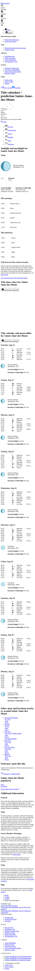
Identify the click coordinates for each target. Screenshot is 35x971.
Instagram (28, 958)
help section (16, 854)
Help (8, 30)
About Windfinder (10, 60)
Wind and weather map (12, 40)
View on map (8, 88)
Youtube (28, 960)
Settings (10, 33)
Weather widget (9, 50)
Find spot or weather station (11, 774)
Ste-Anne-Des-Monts (14, 278)
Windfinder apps (10, 56)
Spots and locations (11, 41)
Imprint (7, 83)
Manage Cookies (10, 73)
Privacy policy (9, 82)
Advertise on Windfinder (12, 70)
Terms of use (9, 80)
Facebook (17, 88)
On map (4, 122)
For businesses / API (11, 61)
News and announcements (13, 71)
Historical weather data (12, 68)
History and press (10, 58)
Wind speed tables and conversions (15, 48)
